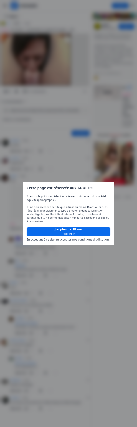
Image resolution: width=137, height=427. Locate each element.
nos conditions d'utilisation (90, 239)
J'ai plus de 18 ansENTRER (69, 231)
